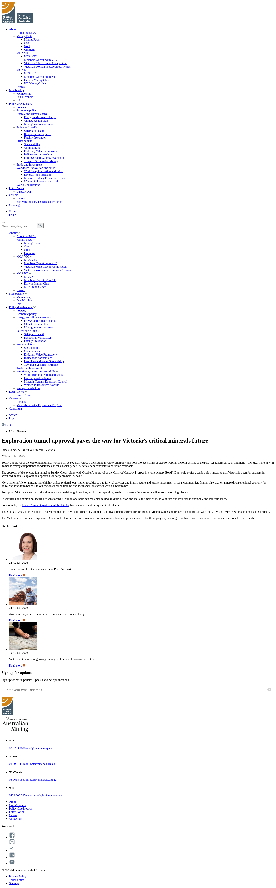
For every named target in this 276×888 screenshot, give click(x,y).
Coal (27, 42)
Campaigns (15, 205)
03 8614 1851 (17, 779)
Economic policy (27, 110)
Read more (16, 575)
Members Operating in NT (40, 76)
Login (12, 214)
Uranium (29, 49)
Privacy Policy (17, 876)
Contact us (15, 818)
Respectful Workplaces (37, 134)
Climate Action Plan (36, 120)
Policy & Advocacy (20, 103)
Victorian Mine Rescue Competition (45, 63)
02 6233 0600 (17, 748)
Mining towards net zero (38, 124)
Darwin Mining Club (36, 80)
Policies (21, 107)
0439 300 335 (17, 795)
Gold (27, 46)
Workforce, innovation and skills (36, 167)
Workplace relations (28, 184)
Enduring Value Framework (40, 151)
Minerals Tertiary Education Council (45, 178)
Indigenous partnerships (38, 154)
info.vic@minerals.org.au (41, 779)
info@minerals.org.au (39, 748)
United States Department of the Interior (45, 505)
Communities (32, 147)
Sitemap (14, 883)
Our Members (25, 97)
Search (13, 211)
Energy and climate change (33, 113)
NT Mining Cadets (35, 83)
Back (8, 425)
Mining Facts (24, 36)
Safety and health (27, 127)
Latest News (16, 188)
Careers (13, 195)
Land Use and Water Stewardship (44, 157)
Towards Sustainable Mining (41, 161)
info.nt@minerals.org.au (40, 763)
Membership (16, 90)
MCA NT (22, 70)
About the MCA (26, 32)
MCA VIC (23, 53)
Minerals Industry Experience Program (39, 201)
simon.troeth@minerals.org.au (44, 795)
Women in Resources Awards (41, 181)
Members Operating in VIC (40, 59)
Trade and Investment (29, 164)
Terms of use (16, 879)
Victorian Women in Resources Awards (47, 66)
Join (19, 100)
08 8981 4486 (17, 763)
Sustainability (24, 140)
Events (21, 86)
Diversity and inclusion (37, 174)
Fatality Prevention (35, 137)
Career (13, 815)
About (13, 29)
